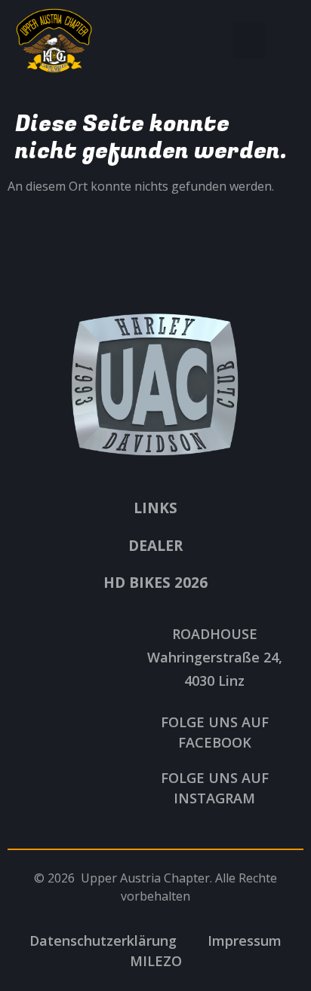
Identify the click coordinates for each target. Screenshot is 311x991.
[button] (249, 41)
